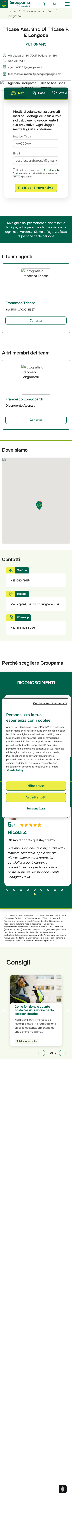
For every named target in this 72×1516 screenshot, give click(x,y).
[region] (36, 758)
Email (16, 153)
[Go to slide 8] (56, 890)
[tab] (17, 93)
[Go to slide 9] (63, 890)
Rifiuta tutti (36, 785)
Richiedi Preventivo (36, 188)
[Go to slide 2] (15, 890)
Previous (3, 1010)
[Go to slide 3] (22, 890)
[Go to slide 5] (36, 890)
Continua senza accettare (50, 703)
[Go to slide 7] (49, 890)
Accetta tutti (36, 797)
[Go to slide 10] (36, 895)
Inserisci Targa (22, 136)
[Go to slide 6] (42, 890)
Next (69, 1010)
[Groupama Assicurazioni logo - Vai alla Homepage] (15, 4)
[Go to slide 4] (29, 890)
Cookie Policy (15, 770)
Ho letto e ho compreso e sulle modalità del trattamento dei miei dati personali (36, 173)
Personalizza (36, 808)
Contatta (36, 320)
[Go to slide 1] (8, 890)
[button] (41, 1053)
